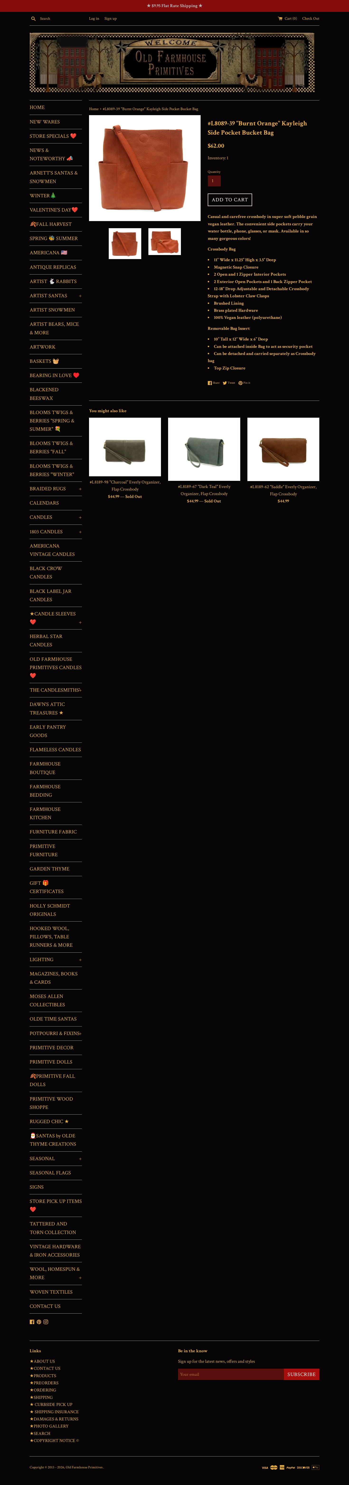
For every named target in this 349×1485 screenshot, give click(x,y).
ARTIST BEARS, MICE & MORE (54, 328)
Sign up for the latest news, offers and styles (216, 1361)
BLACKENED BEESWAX (44, 394)
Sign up (110, 18)
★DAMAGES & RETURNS (54, 1419)
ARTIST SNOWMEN (52, 310)
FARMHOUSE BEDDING (45, 791)
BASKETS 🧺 (44, 361)
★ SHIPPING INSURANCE (54, 1412)
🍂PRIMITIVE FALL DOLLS (52, 1080)
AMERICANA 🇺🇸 (48, 252)
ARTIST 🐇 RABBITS (53, 281)
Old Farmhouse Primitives (84, 1467)
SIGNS (37, 1187)
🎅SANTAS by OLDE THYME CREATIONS (53, 1140)
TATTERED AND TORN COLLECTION (53, 1228)
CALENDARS (44, 503)
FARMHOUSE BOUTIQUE (45, 768)
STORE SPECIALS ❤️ (53, 136)
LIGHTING (56, 959)
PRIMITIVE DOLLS (51, 1062)
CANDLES (56, 517)
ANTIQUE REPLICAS (53, 267)
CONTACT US (45, 1306)
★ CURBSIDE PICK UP (51, 1405)
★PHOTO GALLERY (49, 1426)
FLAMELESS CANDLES (55, 749)
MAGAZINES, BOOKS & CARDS (54, 978)
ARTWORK (43, 347)
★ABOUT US (42, 1361)
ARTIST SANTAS (56, 295)
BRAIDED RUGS (56, 488)
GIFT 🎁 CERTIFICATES (47, 887)
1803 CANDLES (56, 531)
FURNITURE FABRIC (53, 831)
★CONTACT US (45, 1368)
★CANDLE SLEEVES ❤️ (56, 618)
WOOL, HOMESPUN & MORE (56, 1273)
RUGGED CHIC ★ (49, 1121)
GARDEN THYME (49, 868)
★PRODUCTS (43, 1376)
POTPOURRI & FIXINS (56, 1033)
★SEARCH (40, 1434)
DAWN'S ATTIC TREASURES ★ (47, 708)
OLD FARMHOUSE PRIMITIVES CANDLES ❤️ (56, 667)
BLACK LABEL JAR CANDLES (50, 595)
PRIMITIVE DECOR (52, 1047)
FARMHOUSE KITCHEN (45, 813)
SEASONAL (56, 1158)
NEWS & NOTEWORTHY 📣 (51, 154)
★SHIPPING (41, 1397)
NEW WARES (45, 121)
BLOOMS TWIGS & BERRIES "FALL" (51, 447)
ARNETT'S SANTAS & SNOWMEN (54, 177)
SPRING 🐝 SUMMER (54, 238)
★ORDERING (43, 1390)
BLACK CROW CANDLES (46, 572)
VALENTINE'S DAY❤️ (54, 210)
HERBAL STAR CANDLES (46, 640)
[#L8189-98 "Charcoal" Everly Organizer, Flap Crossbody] (125, 447)
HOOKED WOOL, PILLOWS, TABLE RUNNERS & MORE (51, 937)
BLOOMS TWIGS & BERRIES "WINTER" (52, 470)
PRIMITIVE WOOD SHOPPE (51, 1103)
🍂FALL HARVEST (51, 224)
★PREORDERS (44, 1383)
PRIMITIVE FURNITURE (44, 850)
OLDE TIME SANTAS (53, 1019)
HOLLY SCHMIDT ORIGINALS (50, 910)
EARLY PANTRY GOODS (48, 731)
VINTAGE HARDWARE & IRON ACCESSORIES (55, 1250)
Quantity (214, 172)
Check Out (310, 18)
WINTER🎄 (43, 195)
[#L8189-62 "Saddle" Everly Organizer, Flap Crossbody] (283, 449)
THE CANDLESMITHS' (56, 690)
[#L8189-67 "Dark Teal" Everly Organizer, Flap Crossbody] (204, 449)
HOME (37, 107)
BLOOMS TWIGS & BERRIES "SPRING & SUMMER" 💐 (52, 421)
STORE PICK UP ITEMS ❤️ (56, 1205)
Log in (94, 18)
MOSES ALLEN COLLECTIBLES (47, 1000)
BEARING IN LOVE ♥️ (54, 375)
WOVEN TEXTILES (51, 1292)
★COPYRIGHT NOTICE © (54, 1441)
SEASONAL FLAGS (50, 1172)
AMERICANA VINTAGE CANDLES (52, 550)
